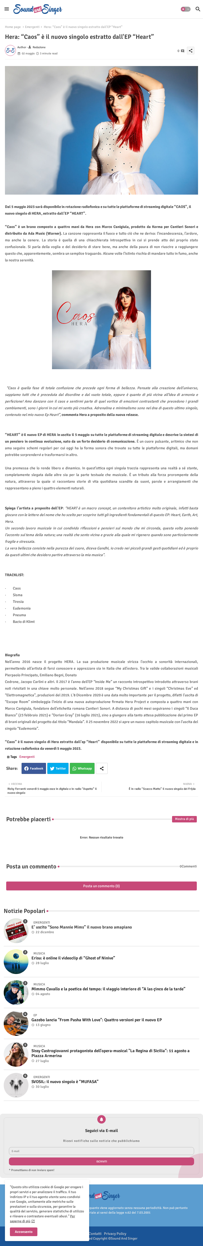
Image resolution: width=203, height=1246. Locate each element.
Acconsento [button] (23, 1232)
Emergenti (32, 27)
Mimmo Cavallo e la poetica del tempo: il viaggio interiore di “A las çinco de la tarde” (108, 989)
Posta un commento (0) (101, 886)
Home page (13, 27)
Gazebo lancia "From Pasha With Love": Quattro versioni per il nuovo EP (96, 1020)
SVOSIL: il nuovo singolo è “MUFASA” (65, 1081)
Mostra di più (184, 819)
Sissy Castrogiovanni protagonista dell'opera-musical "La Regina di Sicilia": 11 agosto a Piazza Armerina (110, 1053)
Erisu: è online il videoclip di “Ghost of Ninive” (73, 958)
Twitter (61, 768)
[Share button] (102, 768)
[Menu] (6, 9)
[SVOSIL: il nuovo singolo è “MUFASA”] (16, 1085)
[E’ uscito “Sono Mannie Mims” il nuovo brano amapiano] (16, 930)
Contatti (95, 1233)
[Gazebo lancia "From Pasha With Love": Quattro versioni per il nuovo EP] (16, 1023)
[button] (186, 9)
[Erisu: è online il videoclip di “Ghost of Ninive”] (16, 961)
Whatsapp (85, 768)
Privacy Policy (115, 1233)
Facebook (36, 768)
